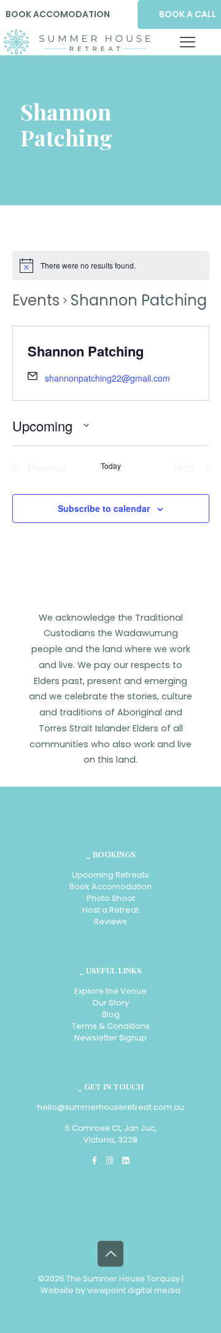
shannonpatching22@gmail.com (107, 378)
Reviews (110, 921)
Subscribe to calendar (104, 508)
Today (111, 466)
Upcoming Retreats (110, 875)
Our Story (110, 1003)
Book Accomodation (110, 886)
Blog (111, 1014)
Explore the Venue (110, 991)
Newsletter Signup (110, 1038)
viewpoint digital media (133, 1290)
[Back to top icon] (110, 1254)
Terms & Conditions (111, 1026)
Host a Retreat (110, 910)
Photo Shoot (111, 898)
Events (36, 300)
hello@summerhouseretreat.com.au (110, 1107)
